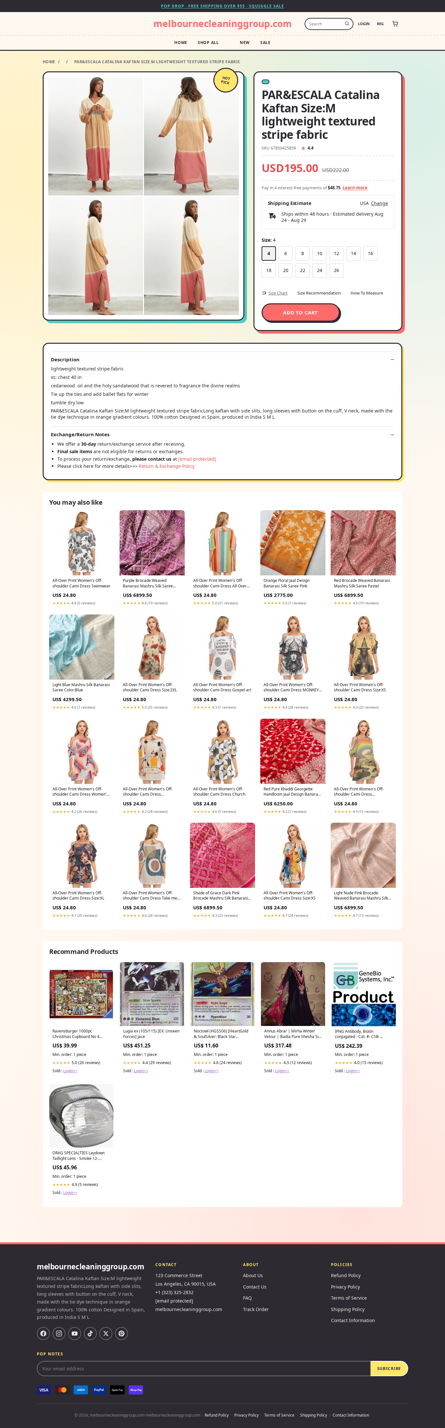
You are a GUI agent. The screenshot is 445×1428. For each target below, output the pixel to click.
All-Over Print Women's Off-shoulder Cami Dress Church (219, 791)
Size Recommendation (319, 293)
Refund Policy (346, 1275)
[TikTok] (90, 1333)
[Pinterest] (121, 1333)
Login (364, 23)
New (245, 42)
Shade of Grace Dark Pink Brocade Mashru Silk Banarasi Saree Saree (220, 896)
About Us (253, 1275)
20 (285, 270)
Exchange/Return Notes (80, 434)
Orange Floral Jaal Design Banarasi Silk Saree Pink (286, 583)
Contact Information (353, 1320)
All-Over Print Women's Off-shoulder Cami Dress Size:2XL (150, 687)
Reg (380, 23)
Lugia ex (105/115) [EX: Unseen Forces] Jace (151, 1034)
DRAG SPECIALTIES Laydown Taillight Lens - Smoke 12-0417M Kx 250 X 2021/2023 (78, 1155)
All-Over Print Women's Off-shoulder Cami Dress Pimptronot (148, 792)
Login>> (70, 1071)
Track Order (256, 1309)
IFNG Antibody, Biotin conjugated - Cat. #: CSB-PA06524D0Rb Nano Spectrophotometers (357, 1034)
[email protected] (197, 459)
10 (319, 253)
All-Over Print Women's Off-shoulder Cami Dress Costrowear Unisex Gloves (359, 792)
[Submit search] (347, 24)
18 (268, 270)
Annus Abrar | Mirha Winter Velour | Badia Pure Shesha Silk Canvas (293, 1034)
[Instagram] (58, 1333)
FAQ (247, 1298)
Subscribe (389, 1368)
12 (336, 253)
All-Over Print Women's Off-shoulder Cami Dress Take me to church (150, 896)
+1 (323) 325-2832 (174, 1292)
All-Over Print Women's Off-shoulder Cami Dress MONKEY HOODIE (291, 687)
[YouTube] (74, 1333)
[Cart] (395, 24)
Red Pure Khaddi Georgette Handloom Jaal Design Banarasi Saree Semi (292, 792)
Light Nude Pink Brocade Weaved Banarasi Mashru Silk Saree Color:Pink (361, 896)
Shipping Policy (348, 1309)
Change (379, 203)
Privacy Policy (345, 1287)
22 (302, 270)
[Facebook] (43, 1333)
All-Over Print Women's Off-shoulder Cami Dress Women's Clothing (80, 792)
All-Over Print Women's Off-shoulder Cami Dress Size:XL (78, 895)
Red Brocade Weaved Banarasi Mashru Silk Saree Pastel (362, 583)
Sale (265, 42)
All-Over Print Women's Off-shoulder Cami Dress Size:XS (360, 687)
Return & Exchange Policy (166, 466)
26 (336, 270)
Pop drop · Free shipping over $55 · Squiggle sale (222, 6)
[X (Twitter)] (105, 1333)
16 (370, 253)
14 (353, 253)
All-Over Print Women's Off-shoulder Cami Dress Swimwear (81, 583)
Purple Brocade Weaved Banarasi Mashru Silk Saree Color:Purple (148, 583)
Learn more (355, 188)
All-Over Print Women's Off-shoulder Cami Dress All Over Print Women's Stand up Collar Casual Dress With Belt (220, 583)
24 (319, 270)
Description (65, 359)
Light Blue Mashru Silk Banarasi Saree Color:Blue (81, 687)
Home (180, 42)
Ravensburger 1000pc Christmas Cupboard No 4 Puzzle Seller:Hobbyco (75, 1034)
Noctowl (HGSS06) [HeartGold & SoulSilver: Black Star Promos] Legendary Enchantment (221, 1034)
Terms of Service (349, 1298)
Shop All (208, 42)
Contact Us (254, 1287)
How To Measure (367, 293)
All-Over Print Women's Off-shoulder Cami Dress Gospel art (222, 687)
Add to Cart (300, 312)
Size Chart (278, 293)
